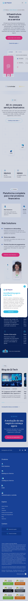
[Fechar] (25, 286)
